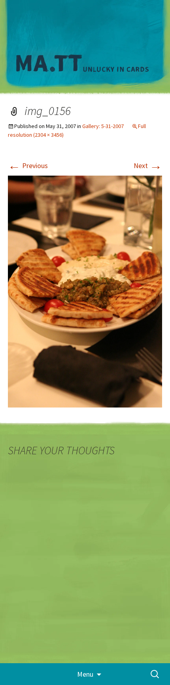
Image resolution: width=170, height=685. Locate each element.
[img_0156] (85, 290)
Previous (28, 165)
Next (148, 165)
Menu (85, 674)
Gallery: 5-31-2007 (103, 126)
